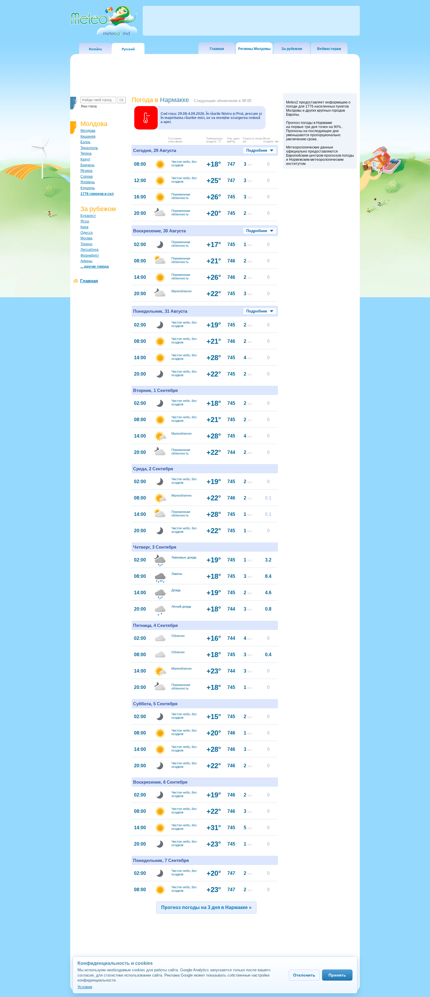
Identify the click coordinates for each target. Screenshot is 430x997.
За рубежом (291, 49)
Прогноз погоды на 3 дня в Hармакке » (206, 907)
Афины (86, 261)
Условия (85, 987)
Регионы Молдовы (254, 49)
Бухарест (88, 216)
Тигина (86, 153)
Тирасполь (89, 148)
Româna (95, 49)
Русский (128, 49)
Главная (217, 49)
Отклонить (304, 975)
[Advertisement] (320, 272)
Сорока (86, 176)
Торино (86, 244)
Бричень (87, 165)
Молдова (87, 131)
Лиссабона (89, 250)
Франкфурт (89, 255)
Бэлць (85, 142)
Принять (337, 975)
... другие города (94, 267)
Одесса (86, 233)
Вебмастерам (329, 49)
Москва (86, 238)
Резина (86, 171)
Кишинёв (87, 136)
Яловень (87, 182)
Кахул (85, 159)
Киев (84, 227)
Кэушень (87, 188)
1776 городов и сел (97, 194)
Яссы (84, 221)
